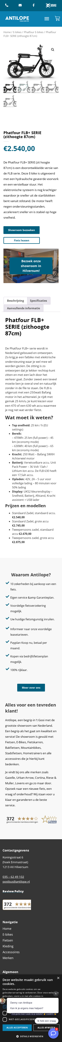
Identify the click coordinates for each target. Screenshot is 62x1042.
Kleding (8, 946)
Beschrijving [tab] (15, 301)
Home (7, 32)
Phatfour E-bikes (33, 32)
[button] (46, 19)
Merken (8, 958)
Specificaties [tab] (38, 301)
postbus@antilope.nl (16, 882)
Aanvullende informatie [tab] (23, 308)
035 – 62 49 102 (13, 877)
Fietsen (8, 940)
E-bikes (17, 32)
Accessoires (11, 952)
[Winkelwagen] (57, 18)
